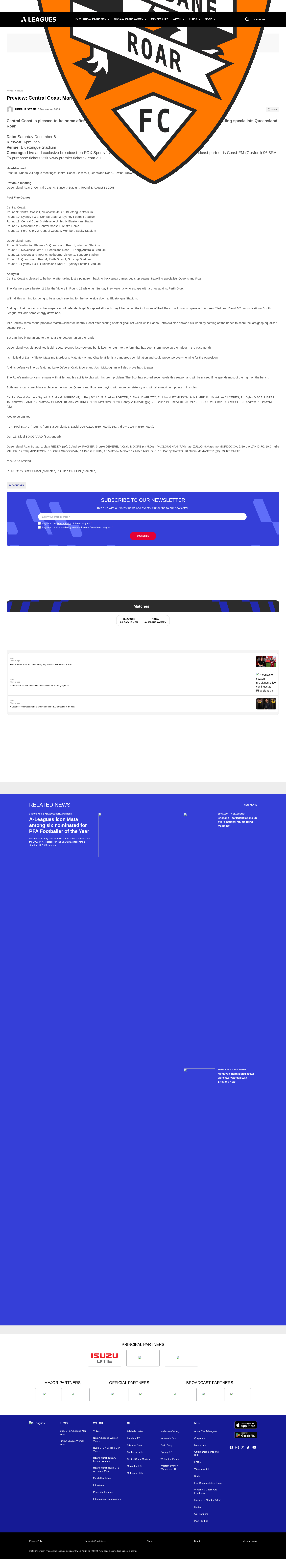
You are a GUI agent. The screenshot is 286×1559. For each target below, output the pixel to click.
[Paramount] (210, 1394)
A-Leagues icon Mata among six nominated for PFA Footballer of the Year (42, 707)
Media (197, 1507)
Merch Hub (200, 1445)
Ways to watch (201, 1469)
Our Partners (201, 1514)
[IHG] (143, 1394)
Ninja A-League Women (128, 19)
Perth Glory (166, 1445)
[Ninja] (143, 1358)
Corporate (199, 1438)
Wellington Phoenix (171, 1459)
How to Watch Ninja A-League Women (104, 1459)
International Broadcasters (107, 1499)
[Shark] (181, 1358)
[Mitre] (115, 1394)
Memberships (159, 19)
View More (250, 804)
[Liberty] (48, 1394)
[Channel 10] (182, 1394)
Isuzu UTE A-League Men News (73, 1433)
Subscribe (143, 536)
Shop (149, 1541)
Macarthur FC (134, 1466)
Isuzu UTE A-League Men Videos (106, 1449)
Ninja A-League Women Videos (105, 1439)
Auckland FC (133, 1438)
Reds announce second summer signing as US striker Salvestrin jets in (41, 664)
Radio (197, 1476)
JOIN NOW (259, 19)
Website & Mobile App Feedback (205, 1491)
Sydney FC (166, 1452)
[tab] (128, 620)
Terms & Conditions (95, 1541)
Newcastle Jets (168, 1438)
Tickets (96, 1431)
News (20, 90)
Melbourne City (135, 1473)
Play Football (201, 1520)
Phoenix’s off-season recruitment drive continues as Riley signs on (39, 686)
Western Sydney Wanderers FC (169, 1467)
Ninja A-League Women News (72, 1442)
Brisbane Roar (134, 1445)
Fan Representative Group (208, 1483)
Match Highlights (102, 1478)
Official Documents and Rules (206, 1453)
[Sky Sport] (237, 1394)
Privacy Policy (64, 523)
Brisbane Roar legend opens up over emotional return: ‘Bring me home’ (237, 822)
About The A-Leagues (205, 1431)
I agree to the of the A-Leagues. (67, 523)
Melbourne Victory (170, 1431)
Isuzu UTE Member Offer (207, 1500)
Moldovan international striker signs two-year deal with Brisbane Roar (236, 1077)
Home (10, 90)
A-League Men (16, 485)
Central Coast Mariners (139, 1459)
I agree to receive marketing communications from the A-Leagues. (77, 527)
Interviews (98, 1485)
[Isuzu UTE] (104, 1358)
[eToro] (76, 1394)
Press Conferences (103, 1492)
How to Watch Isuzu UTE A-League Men (106, 1469)
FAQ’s (197, 1462)
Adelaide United (135, 1431)
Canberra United (135, 1452)
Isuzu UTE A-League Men (90, 19)
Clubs (193, 19)
